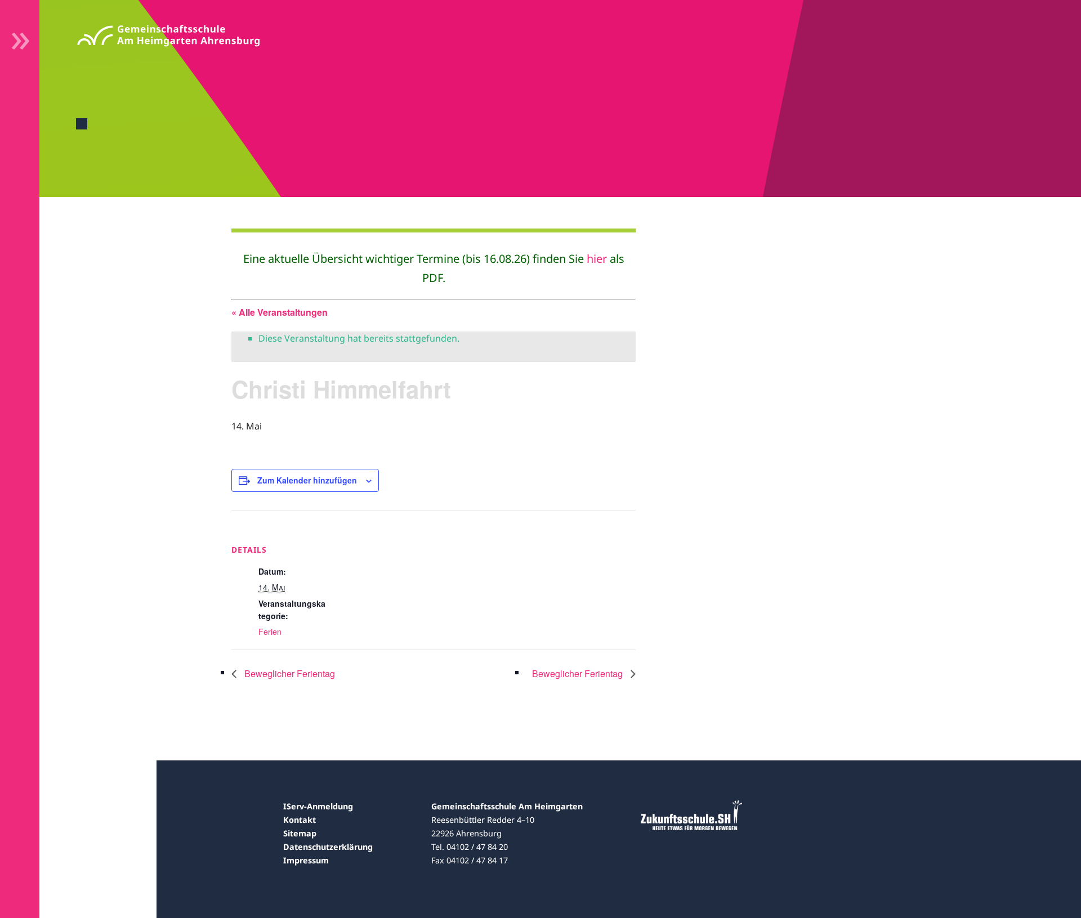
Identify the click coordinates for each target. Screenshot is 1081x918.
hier (597, 258)
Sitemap (299, 833)
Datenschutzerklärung (328, 846)
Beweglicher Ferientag (288, 673)
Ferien (270, 631)
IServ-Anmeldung (318, 806)
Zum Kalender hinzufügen (307, 480)
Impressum (306, 860)
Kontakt (299, 819)
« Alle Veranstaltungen (279, 312)
